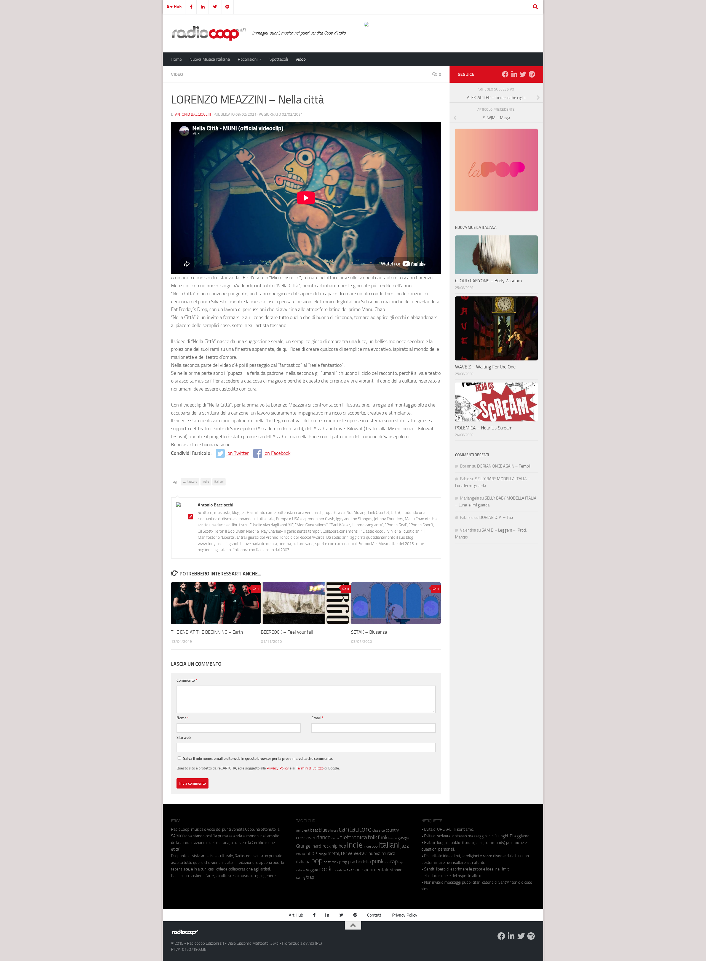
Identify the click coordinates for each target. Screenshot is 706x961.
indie (205, 482)
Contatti (374, 915)
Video (301, 59)
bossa (334, 830)
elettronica (353, 837)
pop (317, 860)
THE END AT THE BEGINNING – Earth (207, 632)
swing (300, 877)
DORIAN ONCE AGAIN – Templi (504, 466)
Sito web (183, 737)
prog (343, 861)
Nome (182, 718)
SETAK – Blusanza (369, 632)
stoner (396, 869)
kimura (300, 854)
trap (310, 877)
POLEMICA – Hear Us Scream (483, 428)
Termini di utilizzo (309, 768)
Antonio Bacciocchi (193, 114)
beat (314, 830)
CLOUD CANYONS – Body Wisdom (488, 280)
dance (323, 837)
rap (394, 861)
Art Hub (174, 6)
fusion (392, 838)
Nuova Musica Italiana (209, 59)
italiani (219, 482)
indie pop (370, 846)
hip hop (338, 846)
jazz (404, 846)
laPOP (311, 853)
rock (325, 869)
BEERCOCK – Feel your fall (287, 632)
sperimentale (375, 870)
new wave (354, 853)
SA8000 (177, 835)
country (392, 830)
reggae (312, 869)
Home (176, 59)
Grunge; (304, 846)
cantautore (190, 482)
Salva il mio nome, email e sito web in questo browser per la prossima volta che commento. (258, 758)
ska (349, 870)
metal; (334, 853)
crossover (305, 837)
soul (357, 870)
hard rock (321, 846)
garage (404, 837)
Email (317, 718)
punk (378, 861)
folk (372, 837)
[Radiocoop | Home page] (209, 33)
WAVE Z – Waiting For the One (485, 367)
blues (324, 830)
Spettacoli (278, 59)
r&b (386, 862)
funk (382, 838)
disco (335, 838)
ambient (302, 830)
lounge (322, 854)
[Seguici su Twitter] (523, 74)
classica (378, 830)
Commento (186, 680)
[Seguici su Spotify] (531, 74)
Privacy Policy (278, 768)
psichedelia (359, 862)
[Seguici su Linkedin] (514, 74)
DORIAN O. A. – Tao (496, 517)
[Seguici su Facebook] (505, 74)
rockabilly (339, 870)
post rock (330, 862)
